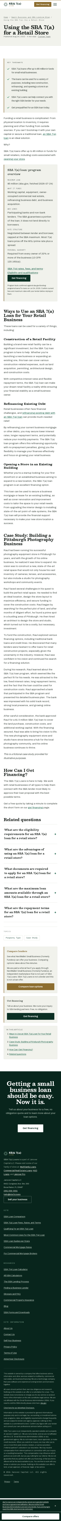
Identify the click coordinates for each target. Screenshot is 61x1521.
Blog (6, 1306)
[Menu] (55, 4)
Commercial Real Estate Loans (18, 1171)
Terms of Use (10, 1353)
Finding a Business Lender (16, 1288)
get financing (35, 807)
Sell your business (17, 1199)
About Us (8, 1328)
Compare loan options (30, 986)
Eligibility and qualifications (23, 272)
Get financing (42, 4)
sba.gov (43, 1403)
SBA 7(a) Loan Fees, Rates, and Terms (22, 1223)
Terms (16, 1482)
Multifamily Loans (28, 1167)
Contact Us (9, 1334)
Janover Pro (19, 1174)
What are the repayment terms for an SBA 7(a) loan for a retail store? (27, 912)
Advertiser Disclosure (14, 1359)
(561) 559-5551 (11, 1191)
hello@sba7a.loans (12, 1194)
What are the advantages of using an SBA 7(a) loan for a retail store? (24, 853)
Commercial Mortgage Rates (18, 1247)
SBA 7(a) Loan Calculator (16, 1269)
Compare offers (30, 1516)
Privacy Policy (10, 1347)
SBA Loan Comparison (14, 1216)
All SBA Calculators (13, 1275)
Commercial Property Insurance (19, 1300)
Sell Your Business (12, 1340)
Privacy (7, 1482)
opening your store (14, 159)
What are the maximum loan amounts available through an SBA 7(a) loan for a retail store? (27, 892)
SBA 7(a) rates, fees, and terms (25, 268)
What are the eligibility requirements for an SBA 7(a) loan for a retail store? (25, 834)
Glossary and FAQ (12, 1294)
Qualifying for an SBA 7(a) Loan (18, 1229)
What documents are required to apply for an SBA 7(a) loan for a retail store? (27, 873)
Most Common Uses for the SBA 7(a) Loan (24, 1235)
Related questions (17, 1054)
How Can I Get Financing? (21, 1050)
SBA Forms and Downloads (17, 1312)
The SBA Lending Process (16, 1281)
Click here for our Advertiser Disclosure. (19, 1408)
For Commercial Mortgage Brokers (20, 1253)
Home (6, 17)
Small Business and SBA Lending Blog (30, 17)
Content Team (44, 37)
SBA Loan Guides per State (17, 1241)
